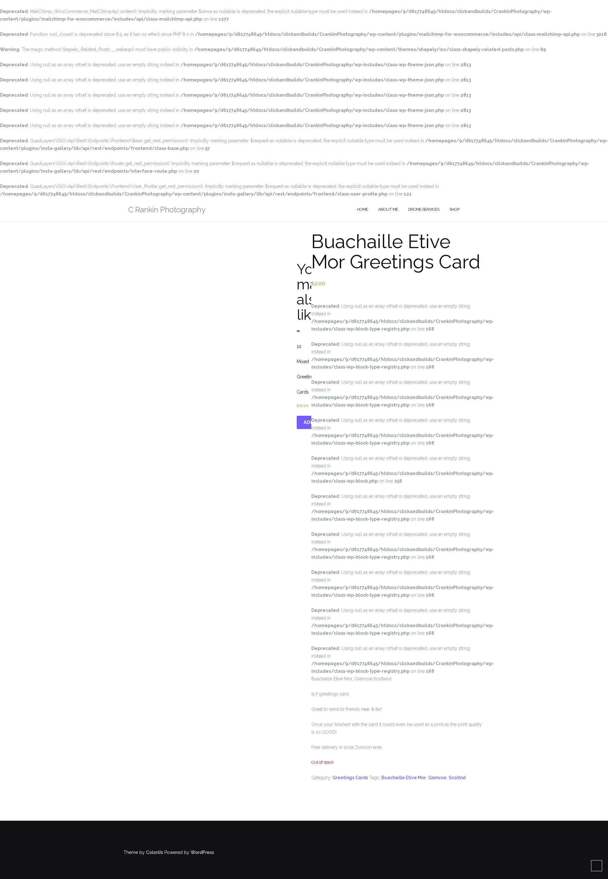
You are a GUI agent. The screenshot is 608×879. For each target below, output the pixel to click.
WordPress (202, 852)
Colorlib (154, 852)
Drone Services (423, 209)
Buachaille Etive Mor (403, 777)
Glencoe (437, 777)
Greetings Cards (350, 777)
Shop (454, 209)
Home (362, 209)
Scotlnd (457, 777)
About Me (388, 209)
